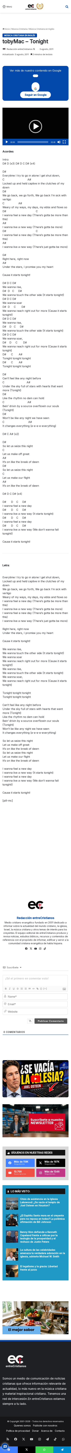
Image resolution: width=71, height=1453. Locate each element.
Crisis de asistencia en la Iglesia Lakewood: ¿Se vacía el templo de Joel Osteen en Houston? (40, 1202)
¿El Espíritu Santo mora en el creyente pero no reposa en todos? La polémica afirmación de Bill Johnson (42, 1218)
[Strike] (17, 989)
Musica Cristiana (19, 29)
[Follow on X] (34, 49)
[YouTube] (35, 949)
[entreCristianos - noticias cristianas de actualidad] (35, 6)
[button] (35, 126)
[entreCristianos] (15, 1374)
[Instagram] (40, 949)
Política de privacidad (18, 1430)
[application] (35, 126)
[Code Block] (33, 989)
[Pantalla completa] (64, 142)
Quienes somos (22, 1425)
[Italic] (10, 989)
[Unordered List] (25, 989)
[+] (45, 988)
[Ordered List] (21, 989)
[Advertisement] (35, 20)
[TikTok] (45, 949)
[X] (31, 949)
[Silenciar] (59, 142)
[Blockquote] (29, 989)
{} (41, 988)
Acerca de (47, 1430)
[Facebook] (26, 949)
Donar (35, 1430)
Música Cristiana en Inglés (41, 29)
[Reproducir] (6, 142)
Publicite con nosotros (45, 1425)
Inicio (7, 29)
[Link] (37, 989)
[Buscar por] (67, 7)
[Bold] (6, 989)
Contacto (60, 1430)
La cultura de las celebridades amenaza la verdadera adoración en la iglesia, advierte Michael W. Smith (42, 1253)
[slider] (33, 142)
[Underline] (14, 989)
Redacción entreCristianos (20, 49)
